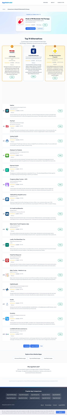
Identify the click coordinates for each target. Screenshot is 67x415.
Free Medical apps (48, 358)
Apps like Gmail (56, 398)
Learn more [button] (51, 412)
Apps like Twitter (46, 398)
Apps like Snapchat (11, 398)
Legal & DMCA (61, 405)
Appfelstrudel (7, 3)
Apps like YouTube (23, 398)
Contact (55, 405)
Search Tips (61, 2)
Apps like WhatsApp (11, 394)
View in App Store (31, 28)
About (53, 2)
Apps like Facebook (34, 398)
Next (41, 346)
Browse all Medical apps (20, 358)
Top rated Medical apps (34, 358)
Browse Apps (48, 405)
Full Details (40, 28)
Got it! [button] (60, 412)
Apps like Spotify (35, 394)
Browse (45, 2)
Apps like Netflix (56, 394)
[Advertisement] (33, 92)
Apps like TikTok (46, 394)
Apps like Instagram (23, 394)
